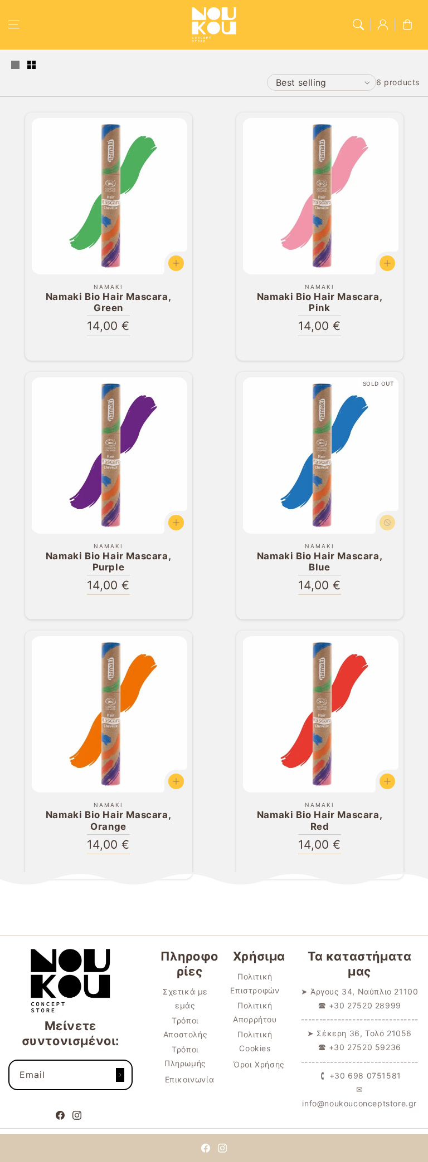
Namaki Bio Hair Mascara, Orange (108, 820)
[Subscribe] (120, 1075)
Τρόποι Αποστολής (185, 1027)
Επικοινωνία (190, 1079)
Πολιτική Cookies (255, 1041)
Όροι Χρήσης (259, 1064)
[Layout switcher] (15, 66)
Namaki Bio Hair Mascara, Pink (319, 302)
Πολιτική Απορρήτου (254, 1012)
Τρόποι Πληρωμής (185, 1056)
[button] (14, 24)
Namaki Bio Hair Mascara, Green (108, 302)
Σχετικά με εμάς (185, 998)
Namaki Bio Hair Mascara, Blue (319, 561)
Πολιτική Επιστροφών (254, 983)
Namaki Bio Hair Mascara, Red (319, 820)
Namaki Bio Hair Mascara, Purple (108, 561)
